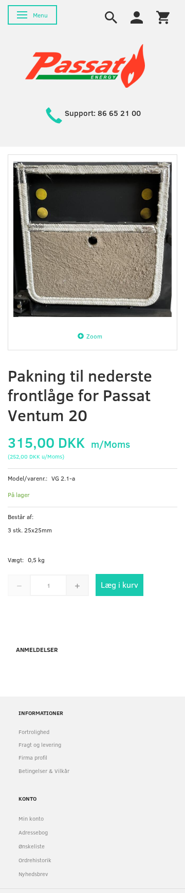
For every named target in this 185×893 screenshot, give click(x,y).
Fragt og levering (39, 744)
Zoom (94, 336)
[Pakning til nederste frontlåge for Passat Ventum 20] (92, 239)
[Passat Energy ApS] (85, 64)
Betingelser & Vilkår (43, 771)
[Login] (137, 16)
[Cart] (163, 16)
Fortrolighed (33, 732)
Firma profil (32, 757)
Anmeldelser (37, 649)
